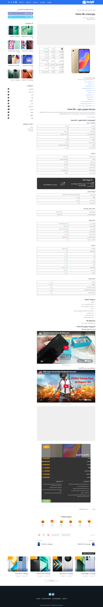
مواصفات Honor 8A (91, 117)
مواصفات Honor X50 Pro (43, 573)
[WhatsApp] (44, 535)
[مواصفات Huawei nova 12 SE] (27, 30)
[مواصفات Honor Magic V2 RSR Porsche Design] (80, 184)
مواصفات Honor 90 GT (21, 573)
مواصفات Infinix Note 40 (14, 65)
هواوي (31, 115)
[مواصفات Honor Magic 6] (85, 564)
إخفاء (84, 78)
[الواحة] (88, 2)
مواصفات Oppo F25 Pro (28, 51)
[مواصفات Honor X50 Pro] (40, 564)
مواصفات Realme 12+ (15, 36)
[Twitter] (20, 16)
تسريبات (31, 101)
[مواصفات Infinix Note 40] (14, 59)
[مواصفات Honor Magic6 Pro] (51, 184)
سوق (82, 323)
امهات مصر (31, 131)
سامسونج (31, 106)
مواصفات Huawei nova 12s (28, 66)
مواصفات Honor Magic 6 (88, 573)
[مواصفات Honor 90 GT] (18, 564)
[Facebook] (20, 13)
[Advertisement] (66, 34)
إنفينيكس (31, 89)
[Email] (39, 535)
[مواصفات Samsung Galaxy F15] (14, 44)
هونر (32, 118)
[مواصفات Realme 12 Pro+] (27, 73)
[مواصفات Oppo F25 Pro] (27, 44)
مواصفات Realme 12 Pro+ (27, 80)
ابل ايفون (31, 92)
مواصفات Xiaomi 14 (15, 80)
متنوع (32, 112)
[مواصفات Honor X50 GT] (63, 564)
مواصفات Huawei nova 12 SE (27, 37)
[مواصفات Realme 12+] (14, 30)
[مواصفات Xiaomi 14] (14, 73)
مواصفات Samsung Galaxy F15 (14, 52)
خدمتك (31, 127)
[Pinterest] (48, 535)
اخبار (32, 95)
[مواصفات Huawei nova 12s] (27, 59)
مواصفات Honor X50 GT (66, 573)
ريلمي (31, 104)
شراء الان (46, 501)
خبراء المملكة (30, 129)
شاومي (31, 109)
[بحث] (9, 2)
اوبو (32, 98)
